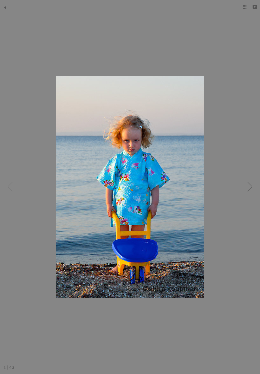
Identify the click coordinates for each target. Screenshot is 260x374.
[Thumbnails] (245, 7)
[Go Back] (5, 8)
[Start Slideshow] (255, 7)
